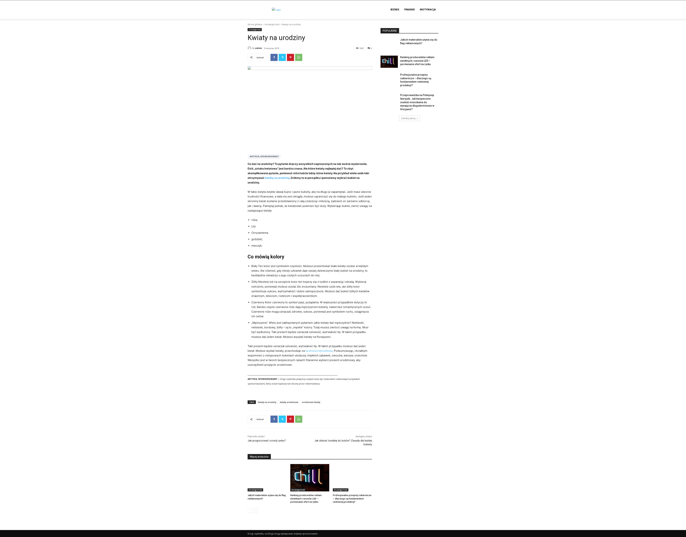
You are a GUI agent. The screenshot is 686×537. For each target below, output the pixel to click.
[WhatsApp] (298, 57)
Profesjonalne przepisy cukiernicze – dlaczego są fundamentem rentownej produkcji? (352, 498)
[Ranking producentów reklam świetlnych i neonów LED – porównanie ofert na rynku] (309, 477)
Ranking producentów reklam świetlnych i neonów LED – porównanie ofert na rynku (306, 498)
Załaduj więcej (408, 118)
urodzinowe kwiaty (311, 402)
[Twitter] (282, 57)
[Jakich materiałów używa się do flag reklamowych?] (267, 477)
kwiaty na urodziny (277, 178)
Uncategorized (271, 24)
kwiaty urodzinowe (289, 402)
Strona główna (255, 24)
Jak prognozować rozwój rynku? (267, 440)
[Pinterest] (290, 57)
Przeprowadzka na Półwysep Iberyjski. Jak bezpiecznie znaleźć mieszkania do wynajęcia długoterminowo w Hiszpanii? (417, 102)
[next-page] (255, 510)
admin (258, 48)
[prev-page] (250, 510)
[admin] (250, 48)
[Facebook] (274, 57)
